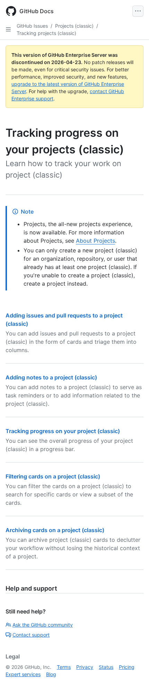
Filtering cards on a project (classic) (53, 476)
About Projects (95, 240)
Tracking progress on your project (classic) (63, 431)
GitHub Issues (32, 26)
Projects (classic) (74, 26)
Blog (51, 674)
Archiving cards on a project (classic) (55, 530)
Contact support (31, 635)
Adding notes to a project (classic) (51, 377)
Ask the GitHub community (42, 625)
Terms (64, 667)
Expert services (23, 674)
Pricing (126, 667)
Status (106, 667)
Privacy (84, 667)
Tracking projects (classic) (46, 33)
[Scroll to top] (134, 685)
